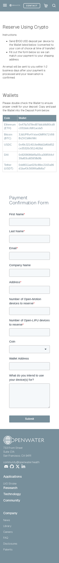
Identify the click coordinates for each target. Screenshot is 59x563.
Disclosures (10, 543)
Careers (8, 532)
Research (10, 488)
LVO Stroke (10, 483)
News (6, 520)
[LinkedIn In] (23, 467)
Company (10, 513)
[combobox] (29, 349)
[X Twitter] (18, 467)
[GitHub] (12, 467)
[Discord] (6, 467)
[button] (54, 6)
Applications (12, 476)
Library (7, 526)
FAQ (5, 538)
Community (11, 500)
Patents (7, 549)
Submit (29, 418)
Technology (12, 494)
